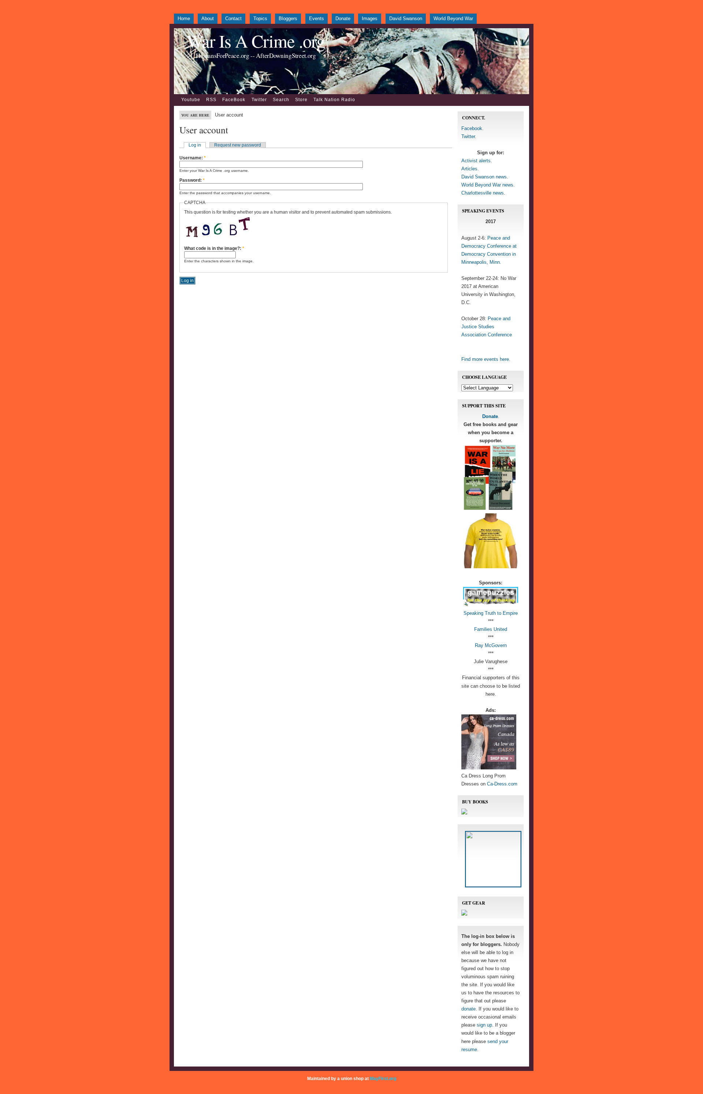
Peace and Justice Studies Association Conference (486, 326)
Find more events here (485, 359)
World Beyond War (453, 18)
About (207, 18)
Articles (469, 168)
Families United (490, 629)
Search (281, 99)
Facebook (471, 128)
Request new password (237, 145)
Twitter (259, 99)
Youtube (190, 99)
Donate (342, 18)
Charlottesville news (482, 193)
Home (184, 18)
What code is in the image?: (214, 248)
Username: (192, 158)
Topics (260, 18)
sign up (484, 1025)
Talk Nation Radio (334, 99)
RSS (211, 99)
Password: (192, 180)
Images (369, 18)
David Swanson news (484, 177)
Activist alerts (476, 160)
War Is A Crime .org (256, 41)
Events (316, 18)
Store (301, 99)
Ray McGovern (491, 645)
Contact (233, 18)
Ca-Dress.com (502, 784)
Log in (195, 145)
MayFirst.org (383, 1078)
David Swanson (405, 18)
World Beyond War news (487, 185)
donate (468, 1009)
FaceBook (233, 99)
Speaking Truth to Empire (491, 613)
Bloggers (288, 18)
